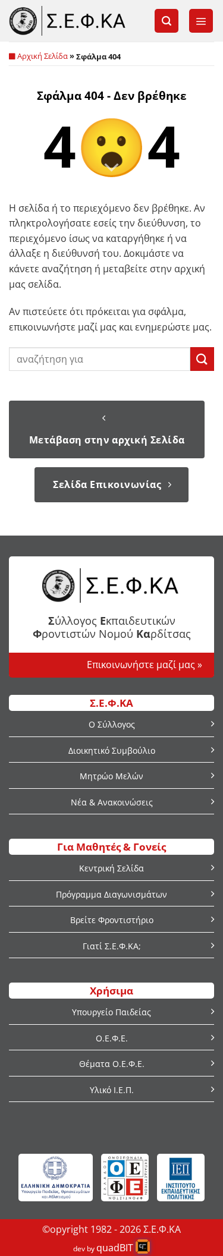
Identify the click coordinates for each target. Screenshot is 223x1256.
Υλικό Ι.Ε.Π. (112, 1090)
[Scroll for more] (111, 167)
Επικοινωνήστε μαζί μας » (144, 664)
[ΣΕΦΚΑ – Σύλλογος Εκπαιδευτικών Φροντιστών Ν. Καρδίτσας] (68, 21)
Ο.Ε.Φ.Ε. (112, 1038)
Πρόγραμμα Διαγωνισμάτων (111, 894)
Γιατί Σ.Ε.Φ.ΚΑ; (112, 946)
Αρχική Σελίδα (42, 56)
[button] (166, 21)
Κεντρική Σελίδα (111, 868)
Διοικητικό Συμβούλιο (111, 750)
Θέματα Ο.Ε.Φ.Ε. (112, 1063)
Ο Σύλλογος (112, 724)
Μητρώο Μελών (111, 776)
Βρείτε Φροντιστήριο (111, 920)
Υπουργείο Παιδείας (111, 1012)
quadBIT (114, 1247)
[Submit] (202, 358)
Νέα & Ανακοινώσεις (112, 802)
